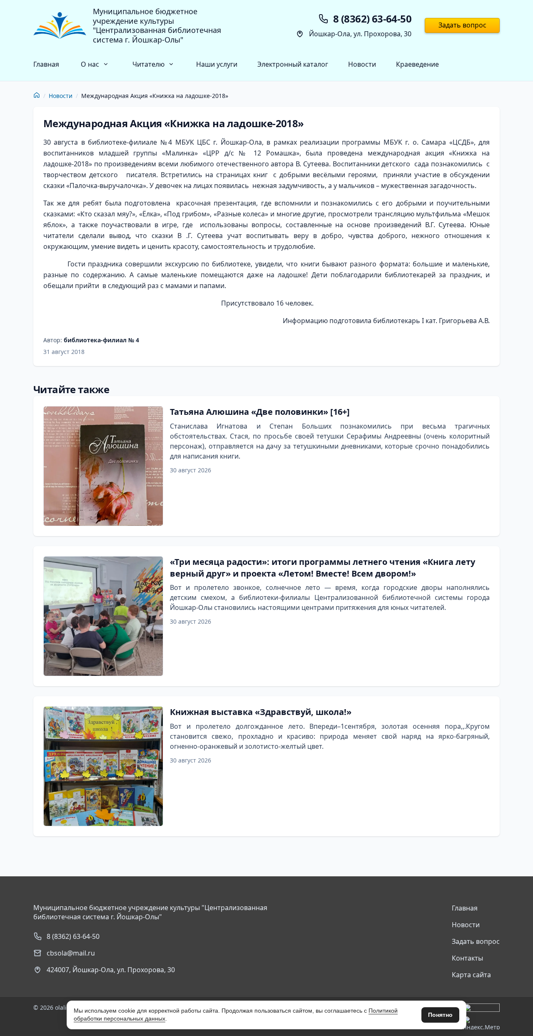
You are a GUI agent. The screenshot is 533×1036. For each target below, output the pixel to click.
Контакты (467, 958)
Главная (46, 64)
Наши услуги (216, 64)
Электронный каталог (292, 64)
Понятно (440, 1014)
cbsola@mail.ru (71, 953)
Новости (362, 64)
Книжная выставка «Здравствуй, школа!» (260, 711)
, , (111, 969)
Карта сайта (471, 974)
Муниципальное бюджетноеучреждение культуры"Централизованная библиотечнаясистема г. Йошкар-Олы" (157, 25)
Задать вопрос (462, 25)
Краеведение (417, 64)
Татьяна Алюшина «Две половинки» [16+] (260, 411)
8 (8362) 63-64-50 (73, 936)
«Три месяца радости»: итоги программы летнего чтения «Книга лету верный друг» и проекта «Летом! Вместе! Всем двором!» (322, 567)
